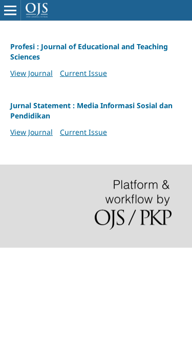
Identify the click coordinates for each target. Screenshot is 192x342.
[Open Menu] (10, 10)
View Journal (31, 73)
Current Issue (83, 73)
